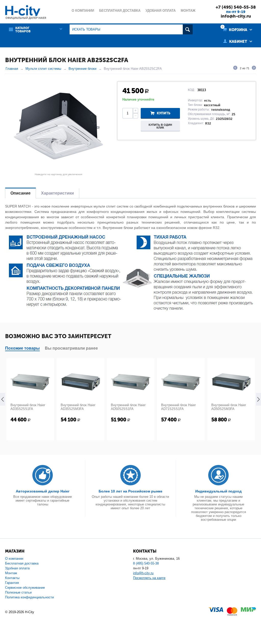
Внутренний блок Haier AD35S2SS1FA (27, 407)
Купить (163, 113)
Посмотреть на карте (149, 578)
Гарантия (12, 583)
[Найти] (188, 29)
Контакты (12, 578)
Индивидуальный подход (218, 491)
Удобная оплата (17, 568)
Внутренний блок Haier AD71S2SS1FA (178, 407)
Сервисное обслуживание (25, 587)
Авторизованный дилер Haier (42, 491)
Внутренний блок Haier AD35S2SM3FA (78, 407)
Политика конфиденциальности (29, 597)
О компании (14, 558)
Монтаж (11, 573)
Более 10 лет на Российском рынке (130, 491)
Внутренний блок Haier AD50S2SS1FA (128, 407)
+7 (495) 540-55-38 (236, 7)
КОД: (191, 90)
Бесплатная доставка (21, 563)
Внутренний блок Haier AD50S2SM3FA (228, 407)
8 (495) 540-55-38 (146, 563)
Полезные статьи (18, 592)
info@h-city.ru (236, 16)
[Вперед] (254, 68)
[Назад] (235, 68)
